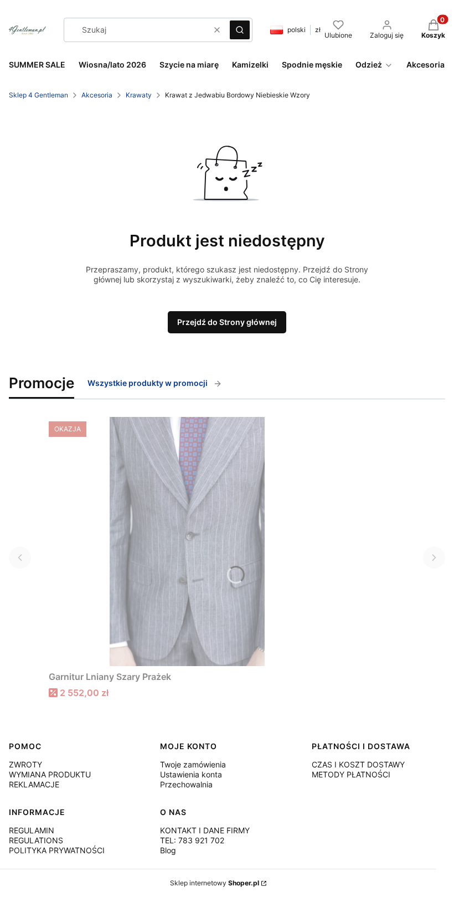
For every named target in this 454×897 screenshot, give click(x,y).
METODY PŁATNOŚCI (351, 774)
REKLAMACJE (34, 784)
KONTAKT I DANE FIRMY (205, 830)
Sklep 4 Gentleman (38, 95)
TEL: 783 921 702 (192, 840)
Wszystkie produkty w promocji (147, 383)
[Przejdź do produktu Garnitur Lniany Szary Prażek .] (187, 541)
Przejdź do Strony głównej (227, 322)
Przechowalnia (186, 784)
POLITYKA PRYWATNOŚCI (57, 850)
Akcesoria (96, 95)
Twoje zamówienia (193, 764)
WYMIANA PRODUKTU (50, 774)
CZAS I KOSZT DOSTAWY (358, 764)
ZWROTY (25, 764)
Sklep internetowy (214, 883)
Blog (168, 850)
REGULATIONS (36, 840)
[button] (240, 29)
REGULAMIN (31, 830)
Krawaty (139, 95)
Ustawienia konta (191, 774)
